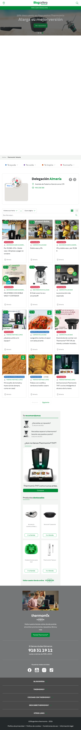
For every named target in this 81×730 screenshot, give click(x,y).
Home (4, 157)
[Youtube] (36, 670)
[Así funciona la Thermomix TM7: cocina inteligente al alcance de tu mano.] (67, 366)
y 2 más (46, 377)
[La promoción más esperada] (67, 277)
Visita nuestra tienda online (39, 8)
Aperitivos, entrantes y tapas (40, 332)
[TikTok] (51, 670)
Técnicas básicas (36, 377)
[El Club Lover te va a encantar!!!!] (40, 277)
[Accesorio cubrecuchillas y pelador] (31, 513)
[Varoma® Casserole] (49, 513)
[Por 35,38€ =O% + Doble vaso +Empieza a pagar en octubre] (14, 232)
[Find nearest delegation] (3, 3)
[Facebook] (29, 670)
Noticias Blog (9, 242)
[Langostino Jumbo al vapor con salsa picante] (40, 322)
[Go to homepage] (40, 3)
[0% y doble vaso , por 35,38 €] (67, 232)
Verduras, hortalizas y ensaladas (14, 377)
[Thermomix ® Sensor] (49, 549)
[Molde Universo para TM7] (31, 549)
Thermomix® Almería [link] (14, 157)
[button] (77, 3)
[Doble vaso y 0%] (40, 232)
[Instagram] (44, 670)
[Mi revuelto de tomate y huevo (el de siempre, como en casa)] (14, 366)
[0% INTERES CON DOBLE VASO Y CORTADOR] (14, 277)
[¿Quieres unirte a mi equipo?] (14, 322)
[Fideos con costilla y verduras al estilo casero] (40, 366)
